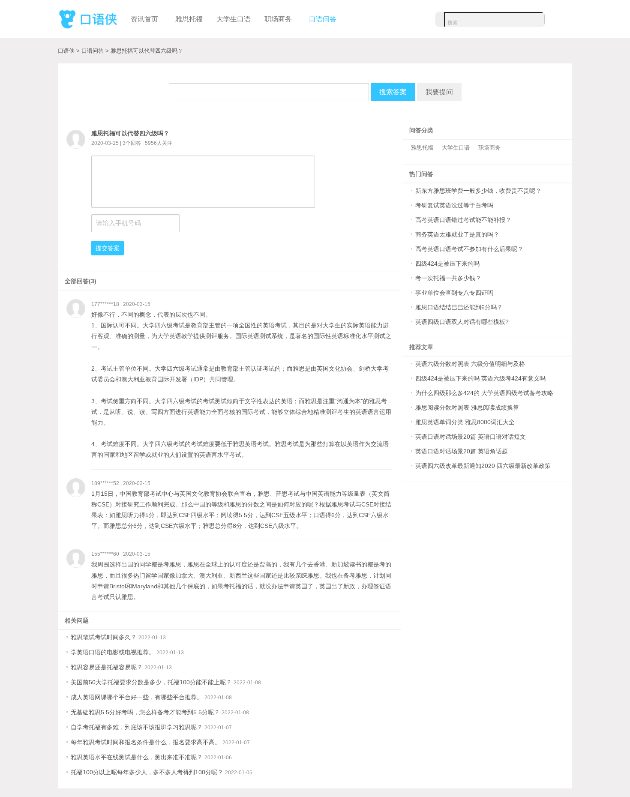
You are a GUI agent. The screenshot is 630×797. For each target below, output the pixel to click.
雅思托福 (189, 19)
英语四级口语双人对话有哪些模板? (462, 321)
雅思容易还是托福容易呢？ (107, 667)
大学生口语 (233, 19)
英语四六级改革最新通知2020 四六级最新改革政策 (483, 465)
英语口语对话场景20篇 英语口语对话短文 (470, 436)
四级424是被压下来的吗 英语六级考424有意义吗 (480, 378)
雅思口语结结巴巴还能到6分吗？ (459, 307)
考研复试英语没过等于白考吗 (454, 205)
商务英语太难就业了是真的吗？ (457, 234)
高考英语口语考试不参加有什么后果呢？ (469, 249)
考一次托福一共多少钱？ (448, 278)
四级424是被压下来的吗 (447, 263)
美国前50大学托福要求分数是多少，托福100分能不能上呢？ (151, 682)
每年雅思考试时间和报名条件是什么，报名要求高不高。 (146, 742)
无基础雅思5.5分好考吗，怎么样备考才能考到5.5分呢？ (145, 712)
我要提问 (439, 92)
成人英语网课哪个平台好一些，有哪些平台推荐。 (137, 697)
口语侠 (88, 18)
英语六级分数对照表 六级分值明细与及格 (470, 363)
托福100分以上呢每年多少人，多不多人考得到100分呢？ (147, 772)
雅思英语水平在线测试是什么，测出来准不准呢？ (137, 757)
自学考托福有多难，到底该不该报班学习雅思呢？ (137, 727)
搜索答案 (393, 92)
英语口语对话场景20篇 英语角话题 (461, 451)
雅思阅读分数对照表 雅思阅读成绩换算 (467, 407)
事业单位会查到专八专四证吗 (454, 292)
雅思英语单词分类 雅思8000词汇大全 (465, 422)
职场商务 (278, 19)
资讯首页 (144, 19)
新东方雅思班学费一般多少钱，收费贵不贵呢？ (478, 190)
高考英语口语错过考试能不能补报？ (463, 219)
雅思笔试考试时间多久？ (104, 637)
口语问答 (322, 19)
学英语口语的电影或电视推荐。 (113, 652)
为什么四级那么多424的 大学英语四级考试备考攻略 (484, 393)
